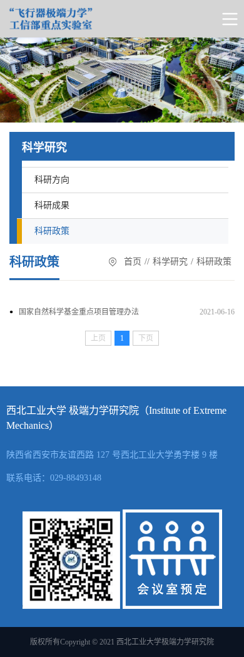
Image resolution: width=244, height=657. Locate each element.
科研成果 (51, 205)
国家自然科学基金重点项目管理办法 (79, 312)
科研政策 (51, 231)
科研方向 (51, 179)
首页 (132, 261)
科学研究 (170, 261)
